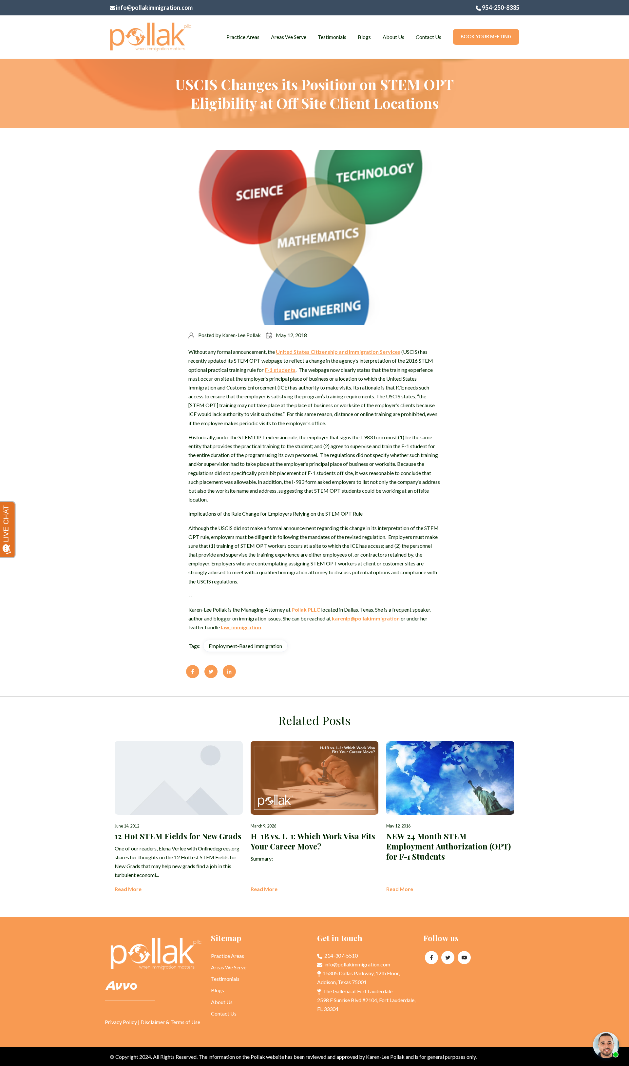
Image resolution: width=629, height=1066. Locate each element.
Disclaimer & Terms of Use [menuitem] (170, 1022)
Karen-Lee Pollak (241, 335)
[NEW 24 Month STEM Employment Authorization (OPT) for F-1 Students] (450, 817)
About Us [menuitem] (393, 37)
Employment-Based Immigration (245, 646)
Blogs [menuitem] (364, 37)
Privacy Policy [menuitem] (121, 1022)
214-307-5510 (340, 955)
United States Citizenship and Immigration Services (338, 352)
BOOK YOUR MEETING (486, 36)
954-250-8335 (500, 7)
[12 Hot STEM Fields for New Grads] (179, 817)
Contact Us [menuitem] (428, 37)
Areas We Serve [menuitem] (288, 37)
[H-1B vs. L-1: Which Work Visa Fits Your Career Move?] (315, 817)
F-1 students (280, 370)
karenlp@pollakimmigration (366, 618)
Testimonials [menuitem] (332, 37)
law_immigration (241, 627)
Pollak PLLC (306, 609)
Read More (128, 889)
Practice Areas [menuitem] (242, 37)
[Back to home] (151, 37)
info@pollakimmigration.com (154, 7)
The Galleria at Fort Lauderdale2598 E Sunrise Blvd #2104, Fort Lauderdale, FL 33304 (366, 1000)
